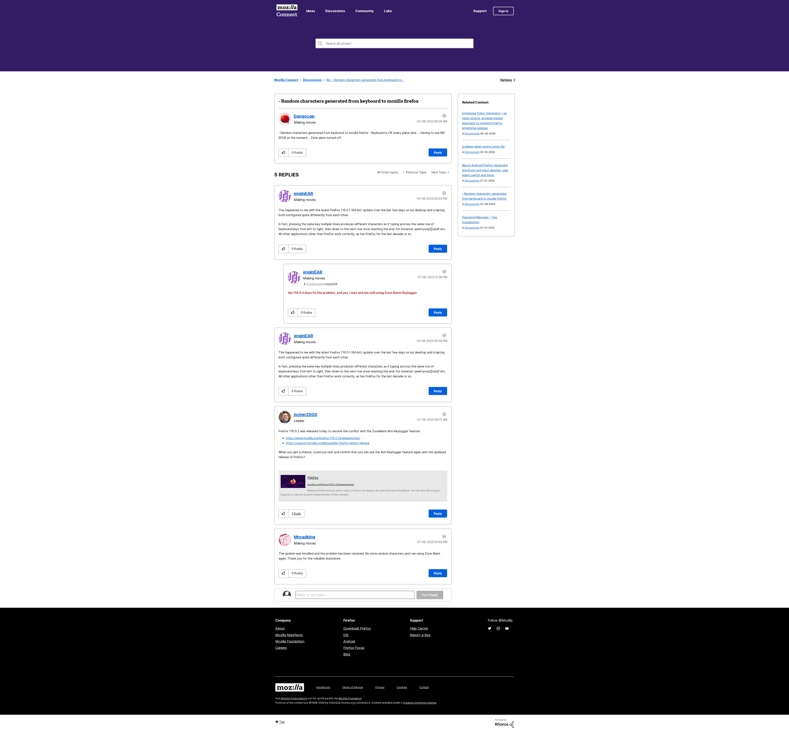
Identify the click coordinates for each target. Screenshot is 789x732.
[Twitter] (489, 628)
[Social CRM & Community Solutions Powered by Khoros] (504, 723)
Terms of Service (352, 687)
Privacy (379, 687)
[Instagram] (498, 628)
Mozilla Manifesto (289, 635)
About (280, 628)
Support (480, 11)
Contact (424, 687)
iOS (345, 635)
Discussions (335, 11)
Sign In (503, 11)
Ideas (310, 11)
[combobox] (394, 43)
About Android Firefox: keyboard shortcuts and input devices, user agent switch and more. (485, 170)
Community (364, 11)
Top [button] (282, 722)
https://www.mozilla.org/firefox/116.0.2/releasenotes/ (323, 438)
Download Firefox (357, 628)
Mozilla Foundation (289, 641)
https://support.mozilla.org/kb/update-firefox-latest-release (327, 443)
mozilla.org (323, 687)
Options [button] (506, 80)
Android (349, 641)
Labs (388, 11)
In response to (322, 283)
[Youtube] (507, 628)
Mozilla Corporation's (294, 698)
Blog (346, 654)
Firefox (312, 478)
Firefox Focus (353, 648)
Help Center (419, 628)
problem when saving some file (483, 146)
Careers (281, 648)
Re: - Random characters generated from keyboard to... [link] (365, 80)
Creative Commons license (419, 702)
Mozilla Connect (286, 11)
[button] (283, 153)
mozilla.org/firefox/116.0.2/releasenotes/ (330, 484)
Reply (438, 152)
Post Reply (430, 595)
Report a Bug (420, 635)
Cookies (402, 687)
